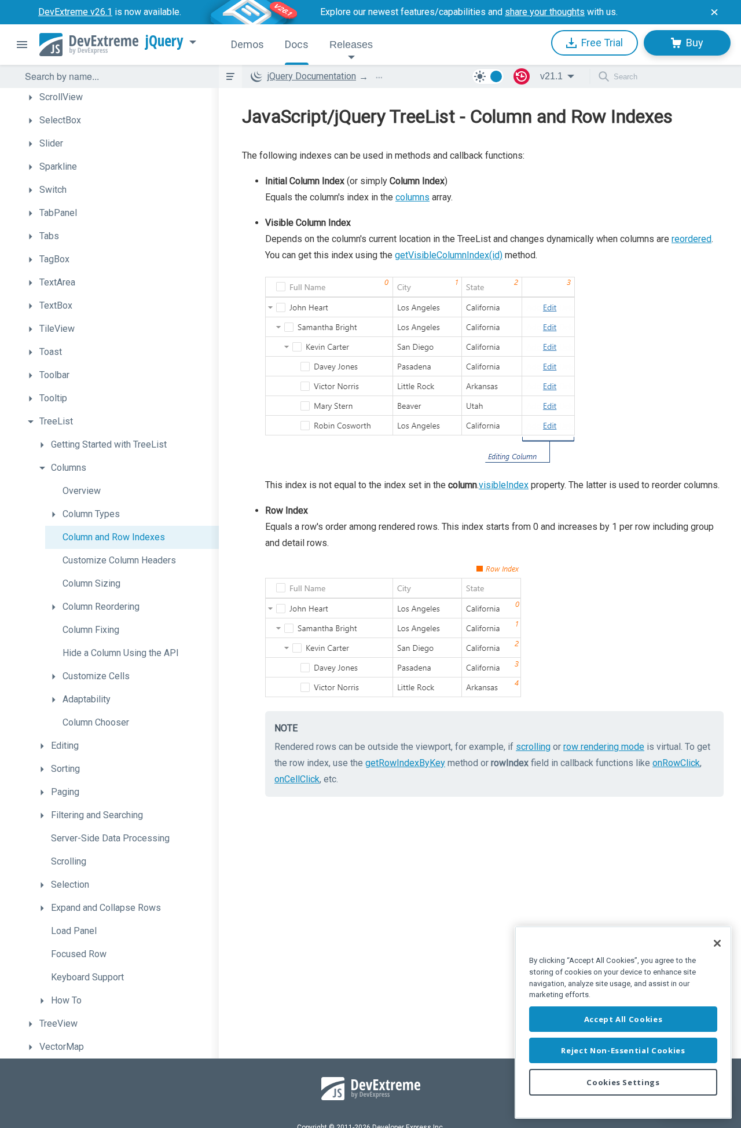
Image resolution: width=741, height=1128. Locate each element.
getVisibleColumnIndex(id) (448, 255)
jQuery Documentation (311, 76)
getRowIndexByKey (405, 762)
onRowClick (676, 762)
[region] (623, 1022)
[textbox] (114, 76)
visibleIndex (504, 484)
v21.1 (551, 76)
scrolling (533, 746)
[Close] (717, 943)
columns (412, 197)
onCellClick (297, 779)
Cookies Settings (623, 1082)
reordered (691, 238)
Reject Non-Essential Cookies (623, 1050)
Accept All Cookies (623, 1019)
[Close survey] (714, 12)
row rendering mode (603, 746)
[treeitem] (120, 97)
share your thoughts (545, 11)
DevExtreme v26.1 (75, 11)
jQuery (164, 41)
